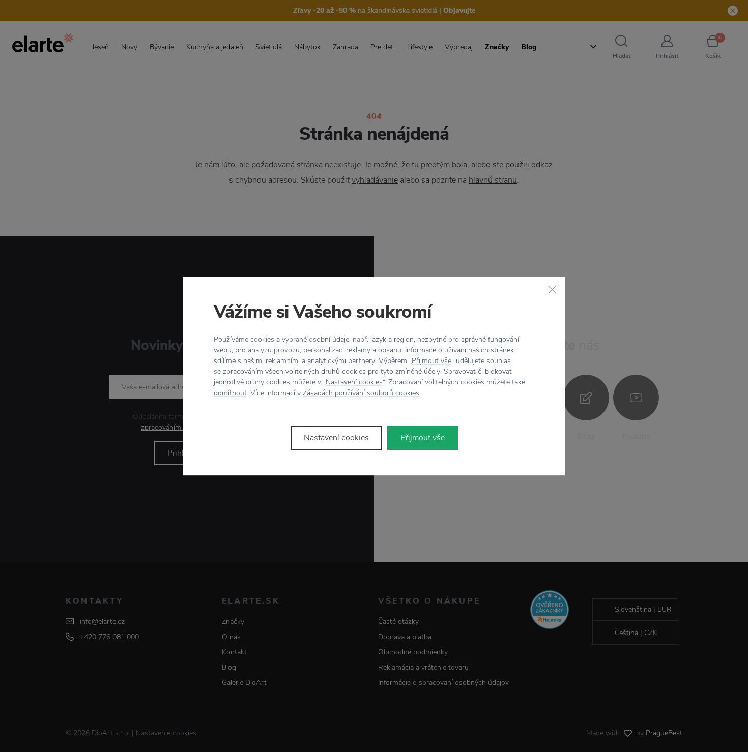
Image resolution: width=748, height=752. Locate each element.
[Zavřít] (552, 289)
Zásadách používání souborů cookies (361, 393)
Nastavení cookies (354, 382)
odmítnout (230, 393)
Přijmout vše (431, 361)
